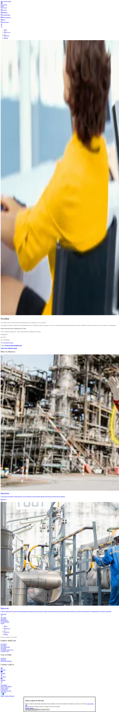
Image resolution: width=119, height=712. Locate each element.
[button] (59, 8)
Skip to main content (6, 1)
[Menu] (59, 27)
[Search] (59, 25)
